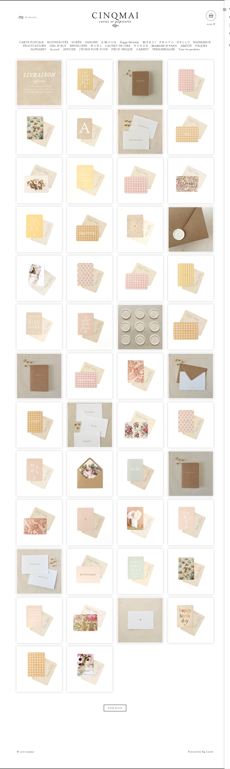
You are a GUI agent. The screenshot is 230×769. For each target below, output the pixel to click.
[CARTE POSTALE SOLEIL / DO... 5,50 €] (191, 278)
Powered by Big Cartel (200, 751)
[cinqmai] (115, 26)
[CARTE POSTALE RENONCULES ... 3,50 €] (140, 522)
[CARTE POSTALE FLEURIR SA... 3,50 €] (39, 620)
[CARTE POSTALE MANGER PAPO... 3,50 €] (39, 327)
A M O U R (108, 42)
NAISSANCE (202, 42)
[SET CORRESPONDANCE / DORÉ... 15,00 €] (191, 376)
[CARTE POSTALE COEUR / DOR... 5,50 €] (191, 82)
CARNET (142, 49)
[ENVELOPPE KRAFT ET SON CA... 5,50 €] (191, 229)
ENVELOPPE (78, 46)
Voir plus (115, 708)
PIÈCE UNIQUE (122, 49)
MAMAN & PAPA (164, 46)
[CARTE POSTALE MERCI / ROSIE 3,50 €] (140, 278)
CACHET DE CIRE (117, 46)
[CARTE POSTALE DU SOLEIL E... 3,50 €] (90, 82)
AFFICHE (69, 49)
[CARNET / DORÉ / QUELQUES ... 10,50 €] (191, 473)
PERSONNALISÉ (164, 49)
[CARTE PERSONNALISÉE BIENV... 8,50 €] (39, 571)
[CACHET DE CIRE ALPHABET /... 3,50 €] (140, 327)
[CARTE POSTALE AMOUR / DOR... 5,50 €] (39, 180)
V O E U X (141, 46)
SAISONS (91, 42)
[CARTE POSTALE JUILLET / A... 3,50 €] (39, 229)
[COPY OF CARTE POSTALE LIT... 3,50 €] (39, 425)
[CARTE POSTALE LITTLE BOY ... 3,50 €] (140, 473)
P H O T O (166, 42)
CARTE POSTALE (31, 42)
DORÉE (77, 42)
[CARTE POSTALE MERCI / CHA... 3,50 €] (191, 131)
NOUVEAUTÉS (57, 42)
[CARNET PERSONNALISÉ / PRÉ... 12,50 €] (140, 82)
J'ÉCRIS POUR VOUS (93, 49)
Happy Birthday (129, 42)
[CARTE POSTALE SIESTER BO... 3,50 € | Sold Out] (90, 180)
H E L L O (183, 42)
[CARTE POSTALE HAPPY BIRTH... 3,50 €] (90, 229)
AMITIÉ (186, 46)
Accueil (54, 49)
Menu (224, 9)
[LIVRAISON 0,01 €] (39, 82)
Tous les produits (189, 49)
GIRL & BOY (57, 46)
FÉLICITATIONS (34, 46)
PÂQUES (201, 46)
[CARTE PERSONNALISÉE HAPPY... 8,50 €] (140, 131)
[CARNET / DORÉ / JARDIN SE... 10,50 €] (39, 376)
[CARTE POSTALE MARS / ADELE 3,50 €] (39, 473)
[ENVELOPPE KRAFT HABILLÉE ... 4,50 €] (90, 473)
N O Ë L (96, 46)
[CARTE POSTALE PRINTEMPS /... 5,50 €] (191, 180)
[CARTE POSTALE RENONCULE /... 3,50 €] (39, 278)
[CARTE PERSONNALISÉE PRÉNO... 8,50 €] (90, 425)
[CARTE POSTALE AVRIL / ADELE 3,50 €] (191, 522)
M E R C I (149, 42)
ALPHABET (38, 49)
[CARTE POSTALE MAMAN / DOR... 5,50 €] (191, 425)
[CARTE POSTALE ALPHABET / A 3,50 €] (90, 131)
